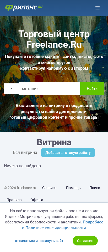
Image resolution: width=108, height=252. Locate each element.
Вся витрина (25, 152)
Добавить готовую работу (68, 153)
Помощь (73, 188)
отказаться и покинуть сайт (39, 241)
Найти (92, 89)
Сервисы (49, 188)
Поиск (94, 188)
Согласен (85, 241)
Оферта (36, 200)
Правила (14, 200)
